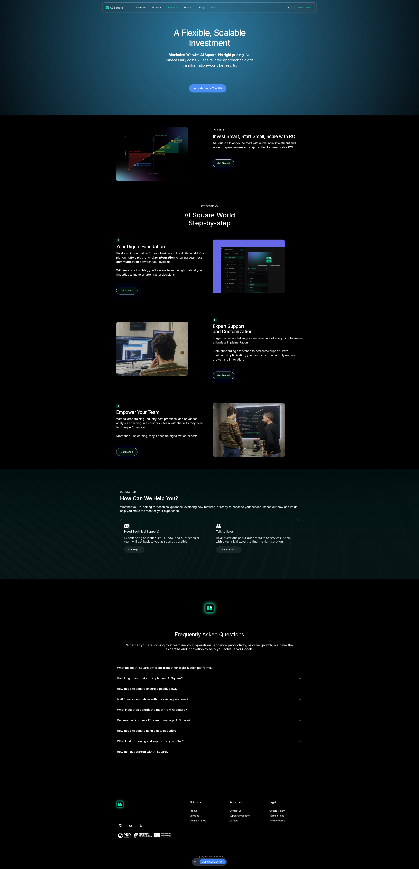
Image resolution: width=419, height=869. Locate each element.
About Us (172, 7)
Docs (213, 7)
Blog (201, 7)
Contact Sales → (229, 549)
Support (188, 7)
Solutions (141, 7)
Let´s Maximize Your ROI (208, 88)
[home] (114, 7)
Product (156, 7)
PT (289, 7)
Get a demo (304, 7)
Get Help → (134, 549)
